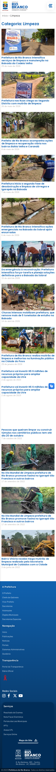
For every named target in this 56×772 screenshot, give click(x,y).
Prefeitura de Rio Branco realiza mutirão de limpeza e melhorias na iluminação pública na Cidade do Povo (28, 358)
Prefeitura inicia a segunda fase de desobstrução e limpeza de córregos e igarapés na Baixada (25, 186)
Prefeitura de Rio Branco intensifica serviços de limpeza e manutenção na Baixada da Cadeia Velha (24, 60)
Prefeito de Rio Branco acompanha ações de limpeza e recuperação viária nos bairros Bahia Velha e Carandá (27, 143)
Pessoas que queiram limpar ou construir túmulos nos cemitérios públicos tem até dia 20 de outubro (26, 432)
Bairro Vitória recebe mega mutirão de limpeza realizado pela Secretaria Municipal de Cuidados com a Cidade (25, 561)
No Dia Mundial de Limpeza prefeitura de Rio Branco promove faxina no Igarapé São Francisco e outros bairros (27, 475)
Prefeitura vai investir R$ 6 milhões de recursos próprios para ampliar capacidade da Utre (24, 374)
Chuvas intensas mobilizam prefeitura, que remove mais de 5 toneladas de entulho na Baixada (27, 315)
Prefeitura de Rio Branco (19, 770)
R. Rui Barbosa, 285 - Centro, (28, 763)
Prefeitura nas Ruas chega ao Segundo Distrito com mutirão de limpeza (25, 102)
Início (5, 15)
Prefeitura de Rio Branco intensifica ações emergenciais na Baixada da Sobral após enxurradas (27, 229)
